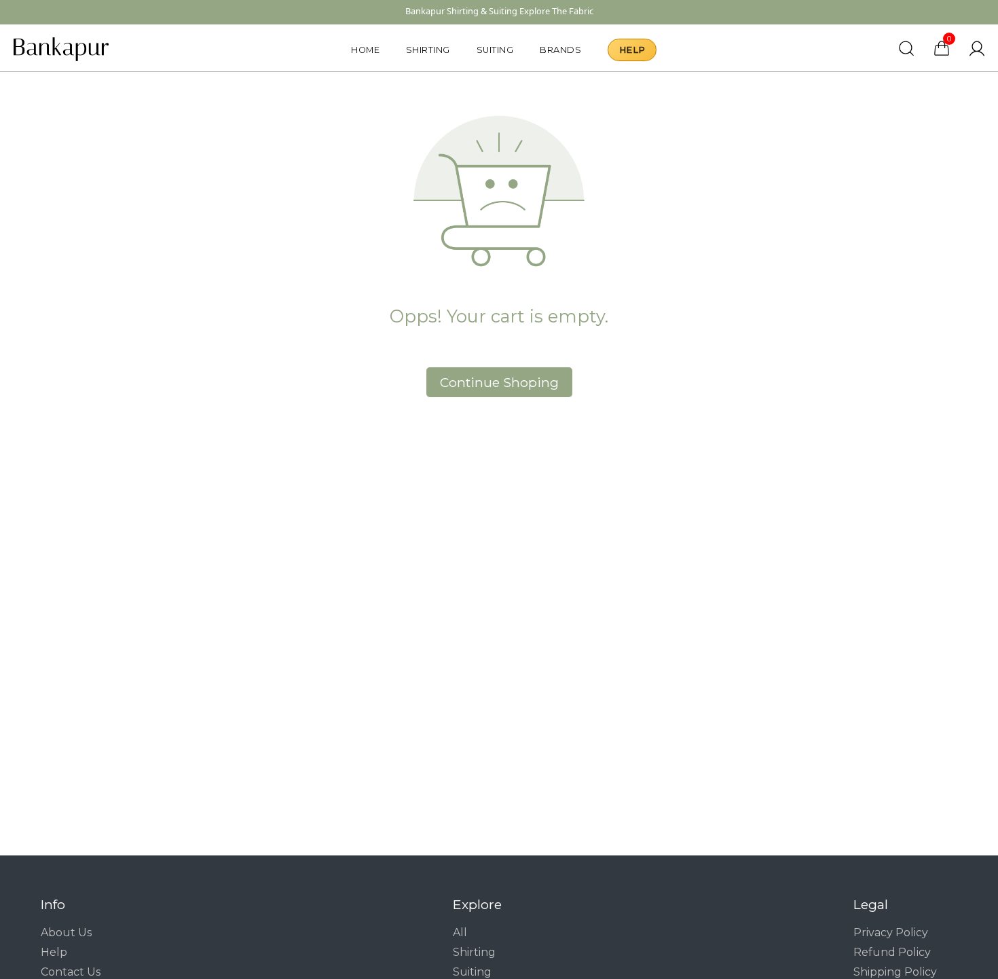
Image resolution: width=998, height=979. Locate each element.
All (460, 932)
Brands (560, 50)
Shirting (428, 50)
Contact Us (70, 971)
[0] (941, 54)
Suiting (495, 50)
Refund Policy (892, 952)
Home (365, 50)
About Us (66, 932)
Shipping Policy (895, 971)
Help (632, 50)
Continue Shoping (499, 382)
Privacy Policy (890, 932)
